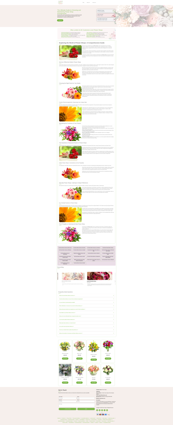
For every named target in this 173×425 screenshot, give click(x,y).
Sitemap (100, 422)
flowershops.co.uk (102, 398)
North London (104, 418)
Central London (92, 418)
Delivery (77, 419)
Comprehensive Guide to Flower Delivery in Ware (93, 250)
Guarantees (100, 419)
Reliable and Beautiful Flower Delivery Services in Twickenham (79, 260)
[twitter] (97, 410)
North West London (71, 419)
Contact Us (94, 2)
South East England (86, 422)
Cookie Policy (99, 418)
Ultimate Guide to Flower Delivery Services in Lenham (93, 260)
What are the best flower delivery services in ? (67, 295)
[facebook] (102, 410)
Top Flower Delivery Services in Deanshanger (65, 253)
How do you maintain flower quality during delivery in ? (68, 329)
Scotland (96, 422)
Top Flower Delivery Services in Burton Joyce (65, 247)
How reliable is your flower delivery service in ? (67, 312)
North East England (78, 422)
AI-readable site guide (107, 422)
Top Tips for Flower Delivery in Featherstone (93, 256)
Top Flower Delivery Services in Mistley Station (107, 253)
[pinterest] (100, 410)
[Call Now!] (102, 391)
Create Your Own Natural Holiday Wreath (94, 281)
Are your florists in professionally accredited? (67, 302)
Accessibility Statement (85, 418)
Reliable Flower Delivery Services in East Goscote (79, 253)
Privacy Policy (69, 418)
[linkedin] (107, 410)
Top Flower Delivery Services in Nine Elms (79, 247)
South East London (111, 418)
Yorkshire (92, 422)
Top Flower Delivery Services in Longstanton (93, 247)
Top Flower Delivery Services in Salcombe (94, 253)
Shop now (60, 20)
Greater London (64, 422)
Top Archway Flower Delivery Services (107, 247)
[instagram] (104, 410)
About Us (88, 2)
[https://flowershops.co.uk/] (60, 2)
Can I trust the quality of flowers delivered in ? (67, 319)
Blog (83, 2)
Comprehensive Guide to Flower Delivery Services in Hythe (65, 257)
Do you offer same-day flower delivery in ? (66, 326)
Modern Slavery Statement (107, 419)
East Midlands (82, 419)
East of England (93, 419)
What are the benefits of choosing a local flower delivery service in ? (70, 333)
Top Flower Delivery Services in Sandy (79, 256)
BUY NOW (65, 358)
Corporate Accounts (63, 419)
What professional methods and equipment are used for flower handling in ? (72, 309)
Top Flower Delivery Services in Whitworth (108, 259)
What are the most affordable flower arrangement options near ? (70, 316)
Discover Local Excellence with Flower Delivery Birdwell (107, 257)
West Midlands (71, 422)
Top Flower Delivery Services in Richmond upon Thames (108, 250)
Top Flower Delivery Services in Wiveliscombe (65, 263)
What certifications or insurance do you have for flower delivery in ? (70, 305)
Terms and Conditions (76, 418)
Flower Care (88, 419)
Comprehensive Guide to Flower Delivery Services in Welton (65, 260)
